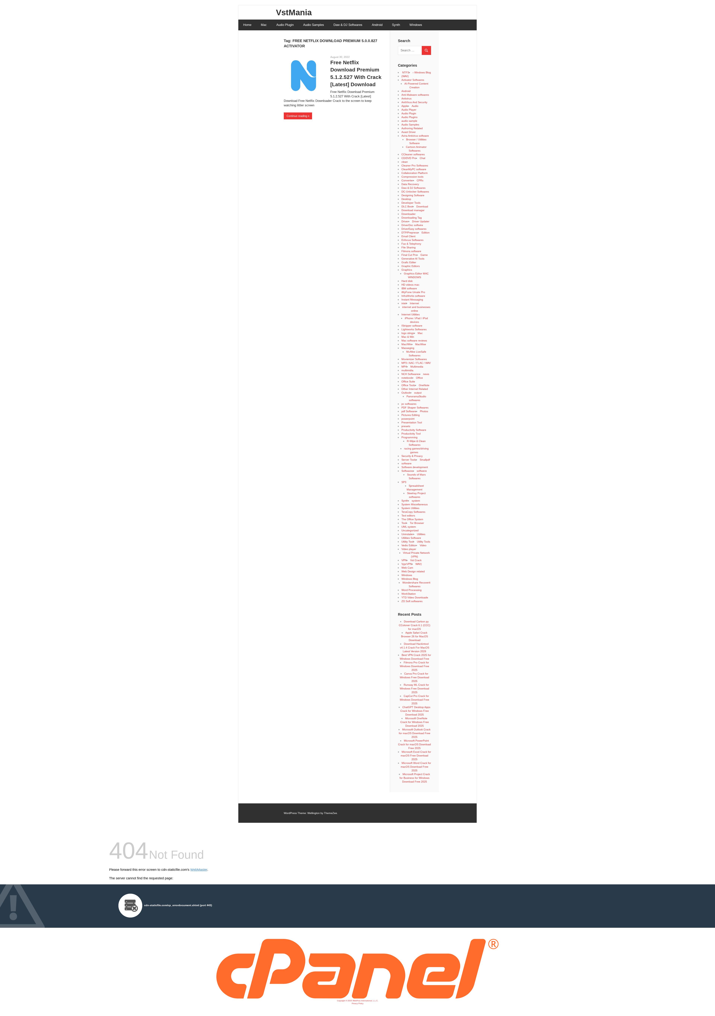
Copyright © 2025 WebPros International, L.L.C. (357, 1001)
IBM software (409, 288)
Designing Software (412, 195)
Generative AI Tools (412, 258)
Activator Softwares (412, 79)
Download (422, 206)
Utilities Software (411, 537)
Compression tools (412, 176)
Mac (264, 25)
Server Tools (408, 459)
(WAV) (405, 76)
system (416, 500)
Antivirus (406, 98)
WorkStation (408, 593)
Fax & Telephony (411, 243)
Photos (424, 411)
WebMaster (198, 870)
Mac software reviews (414, 340)
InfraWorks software (413, 295)
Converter (407, 180)
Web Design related (413, 571)
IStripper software (411, 325)
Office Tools (408, 385)
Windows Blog (409, 578)
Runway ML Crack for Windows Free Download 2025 (414, 688)
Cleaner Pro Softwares (414, 165)
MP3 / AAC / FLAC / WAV (416, 362)
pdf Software (408, 411)
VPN (404, 560)
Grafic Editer (408, 262)
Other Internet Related (414, 388)
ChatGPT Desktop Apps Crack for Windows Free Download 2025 (415, 711)
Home (247, 25)
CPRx (420, 180)
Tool (403, 522)
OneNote (424, 385)
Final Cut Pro (409, 254)
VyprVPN (406, 563)
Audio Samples (313, 25)
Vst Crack (416, 560)
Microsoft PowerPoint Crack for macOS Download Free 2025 (414, 744)
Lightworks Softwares (414, 329)
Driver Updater (420, 221)
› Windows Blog (422, 72)
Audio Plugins (409, 117)
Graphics (406, 269)
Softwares (407, 470)
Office (419, 377)
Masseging (407, 347)
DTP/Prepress (409, 232)
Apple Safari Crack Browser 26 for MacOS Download (414, 636)
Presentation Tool (411, 422)
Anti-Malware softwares (415, 94)
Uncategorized (410, 530)
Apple (404, 105)
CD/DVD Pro (408, 158)
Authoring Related (412, 128)
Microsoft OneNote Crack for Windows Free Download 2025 (414, 722)
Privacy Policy (357, 1003)
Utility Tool (407, 541)
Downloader (408, 213)
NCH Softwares (410, 374)
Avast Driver (408, 132)
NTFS (405, 72)
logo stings (407, 333)
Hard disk (407, 280)
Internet (414, 303)
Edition (426, 232)
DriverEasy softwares (413, 228)
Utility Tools (423, 541)
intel (403, 303)
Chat (422, 158)
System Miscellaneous (414, 504)
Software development (414, 467)
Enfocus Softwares (412, 240)
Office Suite (408, 381)
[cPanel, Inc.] (357, 997)
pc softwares (408, 403)
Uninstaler (407, 534)
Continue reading (297, 115)
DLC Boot (407, 206)
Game (424, 254)
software (406, 463)
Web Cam (407, 567)
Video (423, 545)
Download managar (413, 210)
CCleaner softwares (413, 154)
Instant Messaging (412, 299)
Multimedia (416, 366)
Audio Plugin (285, 25)
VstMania (294, 12)
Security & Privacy (412, 455)
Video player (408, 549)
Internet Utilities (410, 314)
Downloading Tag (411, 217)
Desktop (406, 199)
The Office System (412, 519)
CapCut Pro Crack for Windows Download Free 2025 (414, 699)
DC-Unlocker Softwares (415, 191)
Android (377, 25)
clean (404, 161)
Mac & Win (407, 336)
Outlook (406, 392)
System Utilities (410, 508)
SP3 (403, 482)
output (418, 392)
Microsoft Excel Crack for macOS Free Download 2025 (416, 755)
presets (405, 426)
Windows (415, 25)
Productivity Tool (411, 433)
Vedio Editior (408, 545)
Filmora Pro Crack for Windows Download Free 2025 (414, 666)
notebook (406, 377)
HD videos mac (410, 284)
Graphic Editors (410, 266)
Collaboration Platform (414, 172)
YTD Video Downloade (414, 597)
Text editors (408, 515)
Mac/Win (406, 344)
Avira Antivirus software (415, 135)
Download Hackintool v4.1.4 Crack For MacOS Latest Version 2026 (414, 647)
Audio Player (408, 109)
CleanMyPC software (413, 169)
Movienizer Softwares (414, 359)
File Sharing (408, 247)
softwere (422, 470)
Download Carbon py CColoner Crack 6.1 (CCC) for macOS (414, 625)
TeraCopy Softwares (413, 511)
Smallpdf (425, 459)
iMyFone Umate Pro (413, 292)
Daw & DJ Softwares (347, 25)
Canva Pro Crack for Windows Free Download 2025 (414, 677)
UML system (408, 526)
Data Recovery (410, 184)
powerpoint (407, 418)
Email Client (408, 236)
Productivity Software (413, 429)
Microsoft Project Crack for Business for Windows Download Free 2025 (415, 778)
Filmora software (411, 251)
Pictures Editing (410, 415)
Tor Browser (417, 522)
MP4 (404, 366)
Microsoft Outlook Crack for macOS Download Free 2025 (414, 733)
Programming (409, 437)
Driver (405, 221)
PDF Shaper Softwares (414, 407)
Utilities (421, 534)
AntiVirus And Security (414, 102)
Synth (396, 25)
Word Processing (411, 590)
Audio (415, 105)
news (426, 374)
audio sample (409, 120)
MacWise (420, 344)
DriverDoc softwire (412, 225)
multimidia (407, 370)
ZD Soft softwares (411, 601)
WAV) (418, 563)
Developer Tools (410, 202)
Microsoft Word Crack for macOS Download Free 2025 (416, 766)
